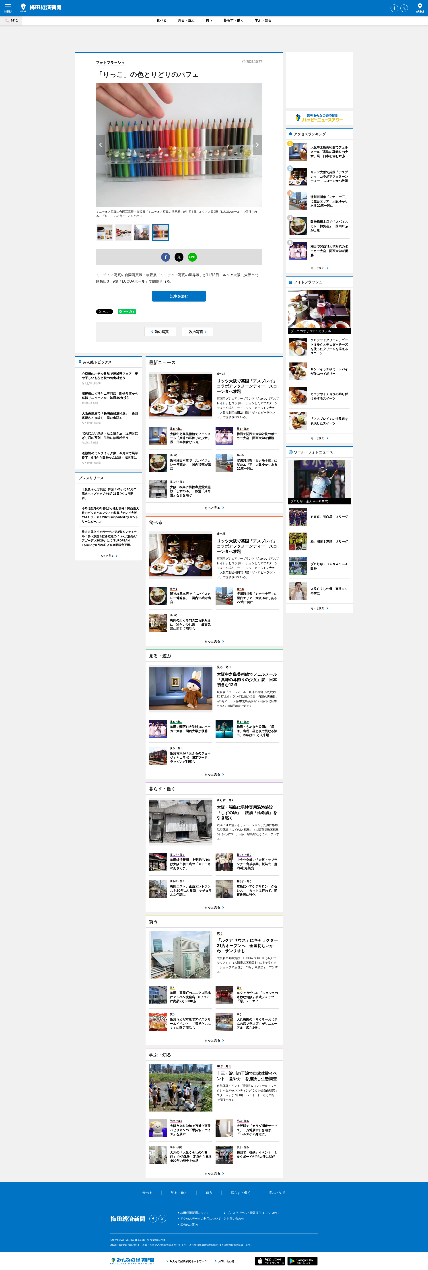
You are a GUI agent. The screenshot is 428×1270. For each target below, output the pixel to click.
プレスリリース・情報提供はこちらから (253, 1212)
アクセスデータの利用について (200, 1218)
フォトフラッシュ (110, 62)
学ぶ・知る (263, 20)
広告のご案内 (189, 1224)
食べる (162, 20)
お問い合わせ (235, 1218)
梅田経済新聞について (194, 1212)
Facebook (394, 8)
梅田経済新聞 (40, 7)
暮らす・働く (234, 20)
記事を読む (179, 296)
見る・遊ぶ (186, 20)
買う (209, 20)
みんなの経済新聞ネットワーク (132, 1261)
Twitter (404, 8)
